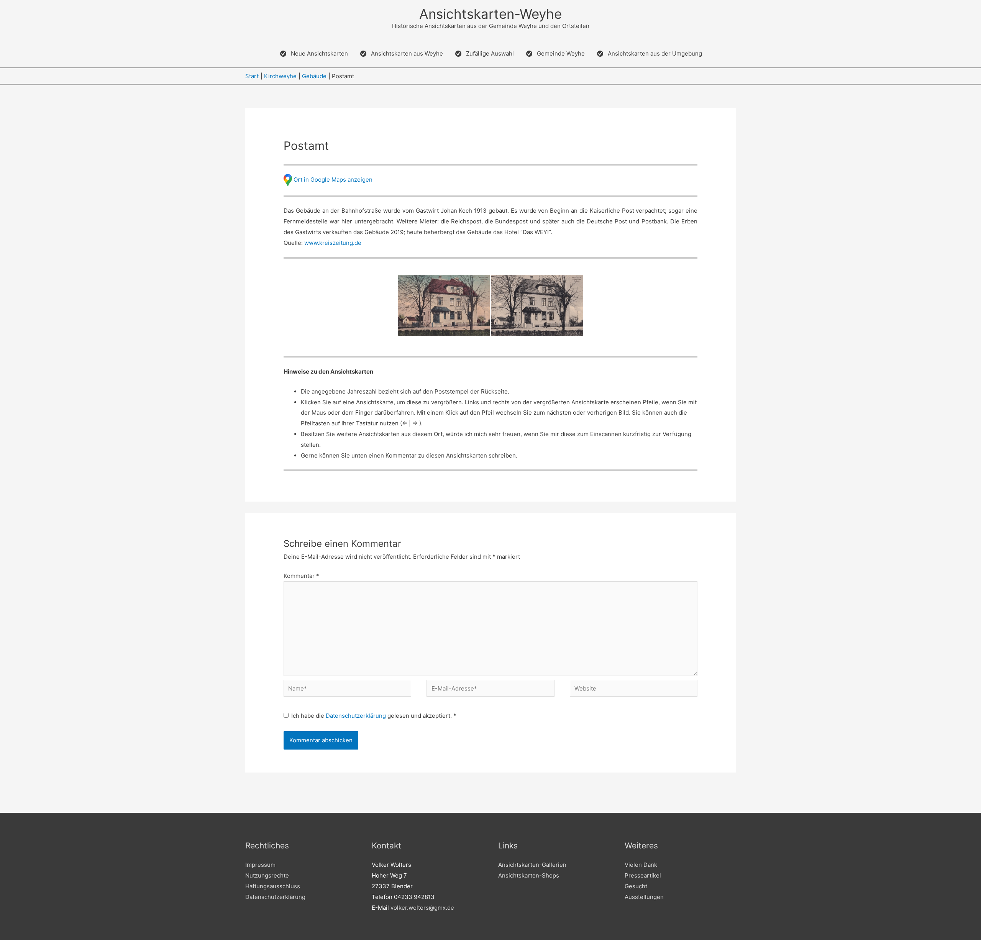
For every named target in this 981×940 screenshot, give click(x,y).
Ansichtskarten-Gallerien (532, 864)
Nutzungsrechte (267, 875)
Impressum (260, 864)
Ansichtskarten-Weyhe (490, 14)
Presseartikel (643, 875)
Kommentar (301, 575)
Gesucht (636, 886)
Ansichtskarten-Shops (528, 875)
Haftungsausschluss (272, 886)
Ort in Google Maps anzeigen (333, 179)
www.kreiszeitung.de (332, 242)
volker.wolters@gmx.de (422, 907)
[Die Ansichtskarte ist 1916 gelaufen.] (444, 305)
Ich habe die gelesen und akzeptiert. (373, 715)
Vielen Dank (641, 864)
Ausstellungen (644, 897)
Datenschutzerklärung (356, 715)
